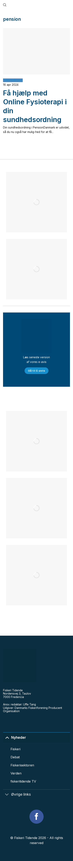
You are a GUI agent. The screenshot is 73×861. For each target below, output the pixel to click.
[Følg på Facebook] (36, 817)
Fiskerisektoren (13, 80)
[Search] (4, 5)
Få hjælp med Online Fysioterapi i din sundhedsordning (35, 106)
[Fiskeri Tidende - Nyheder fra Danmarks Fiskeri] (38, 5)
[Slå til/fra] (7, 737)
